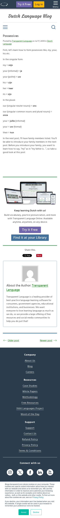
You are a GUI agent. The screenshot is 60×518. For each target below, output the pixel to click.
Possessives (10, 35)
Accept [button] (23, 512)
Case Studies (30, 386)
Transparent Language (22, 41)
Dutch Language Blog (30, 16)
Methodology (30, 397)
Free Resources (30, 403)
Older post (13, 340)
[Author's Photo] (30, 274)
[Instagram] (10, 472)
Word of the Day (30, 414)
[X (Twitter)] (20, 472)
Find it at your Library (30, 237)
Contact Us (30, 433)
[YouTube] (50, 472)
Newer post (46, 340)
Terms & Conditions (30, 450)
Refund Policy (30, 439)
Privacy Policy (37, 497)
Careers (30, 372)
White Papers (30, 391)
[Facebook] (30, 472)
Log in (39, 4)
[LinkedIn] (40, 472)
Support (30, 428)
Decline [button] (36, 512)
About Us (30, 360)
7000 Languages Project (30, 408)
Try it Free (24, 4)
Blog (30, 366)
